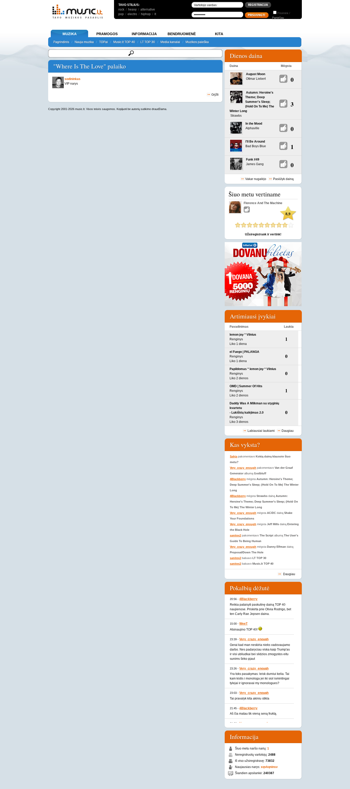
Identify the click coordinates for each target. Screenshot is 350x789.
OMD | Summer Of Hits (246, 386)
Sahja (233, 456)
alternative (147, 9)
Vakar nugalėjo (255, 179)
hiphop (146, 14)
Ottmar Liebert (256, 79)
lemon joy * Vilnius (243, 334)
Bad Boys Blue (255, 146)
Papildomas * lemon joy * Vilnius (253, 369)
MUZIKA (70, 34)
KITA (219, 34)
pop (121, 14)
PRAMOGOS (107, 34)
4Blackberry (238, 479)
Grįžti (215, 94)
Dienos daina (246, 56)
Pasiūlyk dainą (283, 179)
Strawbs (236, 115)
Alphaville (252, 128)
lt (155, 14)
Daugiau (288, 431)
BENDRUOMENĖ (182, 34)
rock (121, 9)
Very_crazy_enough (243, 467)
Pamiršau (278, 17)
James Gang (255, 164)
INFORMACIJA (144, 34)
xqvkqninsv (269, 767)
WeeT (243, 623)
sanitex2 (235, 535)
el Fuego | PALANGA (244, 352)
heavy (132, 9)
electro (132, 14)
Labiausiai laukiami (261, 431)
